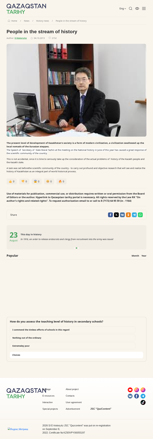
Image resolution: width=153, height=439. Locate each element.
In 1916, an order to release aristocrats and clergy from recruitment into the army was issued (67, 239)
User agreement (74, 402)
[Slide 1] (74, 248)
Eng (122, 8)
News (26, 21)
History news (42, 21)
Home (14, 21)
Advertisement (73, 409)
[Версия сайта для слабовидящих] (137, 8)
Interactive (47, 402)
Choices (16, 354)
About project (72, 389)
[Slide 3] (78, 248)
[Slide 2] (76, 248)
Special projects (50, 409)
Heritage (46, 389)
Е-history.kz (21, 38)
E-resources (48, 395)
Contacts (70, 395)
